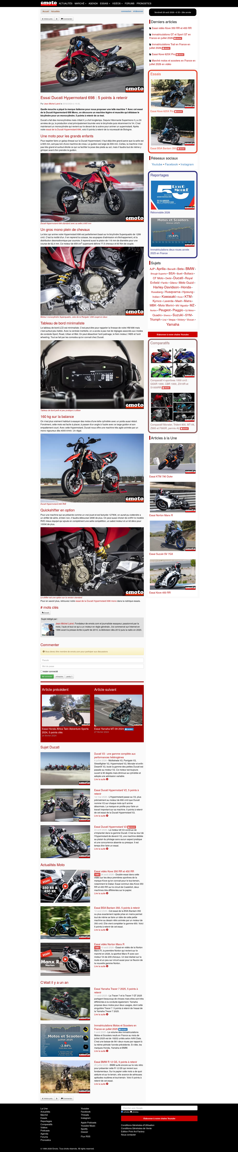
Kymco (157, 301)
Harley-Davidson (166, 286)
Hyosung (187, 292)
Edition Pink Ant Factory (132, 1131)
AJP (152, 269)
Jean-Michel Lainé (52, 103)
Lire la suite (100, 779)
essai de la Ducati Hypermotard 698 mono (96, 600)
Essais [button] (104, 3)
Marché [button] (80, 3)
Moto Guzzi (186, 282)
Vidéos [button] (116, 3)
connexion (126, 11)
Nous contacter (128, 1134)
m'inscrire (59, 676)
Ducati (46, 612)
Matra (188, 301)
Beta (180, 269)
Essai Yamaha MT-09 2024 (109, 728)
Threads (85, 1114)
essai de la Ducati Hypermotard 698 (63, 129)
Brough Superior (159, 273)
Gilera (173, 282)
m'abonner (138, 11)
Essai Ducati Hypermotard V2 (110, 826)
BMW (190, 268)
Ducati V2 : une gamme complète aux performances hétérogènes (115, 755)
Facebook (171, 164)
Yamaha (172, 324)
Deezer (84, 1131)
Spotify (84, 1128)
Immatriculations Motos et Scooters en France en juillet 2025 (115, 1027)
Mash (178, 301)
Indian (156, 296)
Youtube (157, 164)
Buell (179, 273)
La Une (44, 1108)
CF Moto (158, 278)
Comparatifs (160, 342)
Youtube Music (88, 1125)
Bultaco (188, 273)
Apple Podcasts (88, 1122)
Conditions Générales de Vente (136, 1128)
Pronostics (144, 3)
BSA (172, 273)
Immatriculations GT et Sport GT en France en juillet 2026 (170, 36)
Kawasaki (169, 296)
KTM (188, 296)
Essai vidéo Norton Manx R (109, 944)
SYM (188, 315)
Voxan (190, 319)
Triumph (155, 319)
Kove (180, 296)
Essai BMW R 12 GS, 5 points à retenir (115, 1062)
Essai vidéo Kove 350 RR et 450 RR (114, 871)
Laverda (168, 301)
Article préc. (48, 19)
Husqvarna (172, 291)
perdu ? (69, 676)
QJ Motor (189, 310)
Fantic (164, 282)
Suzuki (178, 314)
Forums (129, 3)
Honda (186, 286)
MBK (153, 305)
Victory (181, 319)
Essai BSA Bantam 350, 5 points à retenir (117, 907)
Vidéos (43, 1127)
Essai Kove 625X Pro (163, 54)
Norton (153, 310)
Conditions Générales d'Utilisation (137, 1125)
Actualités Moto (52, 864)
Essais (155, 73)
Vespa (171, 319)
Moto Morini (166, 305)
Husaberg (157, 292)
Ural (164, 319)
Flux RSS (85, 1136)
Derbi (168, 278)
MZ (192, 305)
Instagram (187, 164)
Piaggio (178, 310)
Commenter (67, 19)
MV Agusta (182, 305)
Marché (44, 1114)
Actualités (65, 3)
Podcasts (45, 1130)
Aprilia (161, 268)
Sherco (167, 315)
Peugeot (165, 309)
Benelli (171, 269)
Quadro (157, 315)
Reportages (159, 174)
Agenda (93, 3)
